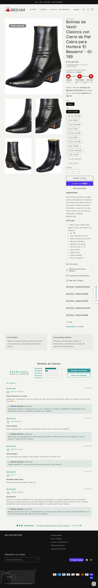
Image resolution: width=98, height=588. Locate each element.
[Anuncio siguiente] (75, 2)
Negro (70, 104)
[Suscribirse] (37, 560)
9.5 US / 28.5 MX (74, 142)
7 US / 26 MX (73, 120)
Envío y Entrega (56, 539)
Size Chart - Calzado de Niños (77, 301)
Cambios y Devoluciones (59, 542)
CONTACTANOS (56, 535)
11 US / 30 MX (73, 154)
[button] (34, 9)
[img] (11, 388)
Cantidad (69, 167)
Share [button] (70, 322)
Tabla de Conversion (58, 545)
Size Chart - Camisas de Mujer (77, 315)
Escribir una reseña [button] (79, 370)
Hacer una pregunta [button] (79, 375)
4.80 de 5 (24, 372)
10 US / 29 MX (73, 146)
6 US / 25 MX (73, 111)
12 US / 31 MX (74, 163)
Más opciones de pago (79, 188)
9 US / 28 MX (73, 137)
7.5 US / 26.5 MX (74, 124)
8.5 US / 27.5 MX (74, 133)
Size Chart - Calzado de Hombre (78, 287)
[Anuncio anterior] (23, 2)
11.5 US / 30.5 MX (75, 159)
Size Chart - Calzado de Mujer (77, 294)
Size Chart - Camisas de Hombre (78, 308)
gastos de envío (73, 64)
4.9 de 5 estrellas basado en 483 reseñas (53, 526)
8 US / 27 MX (73, 129)
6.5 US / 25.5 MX (74, 116)
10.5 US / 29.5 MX (74, 150)
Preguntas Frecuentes (58, 549)
